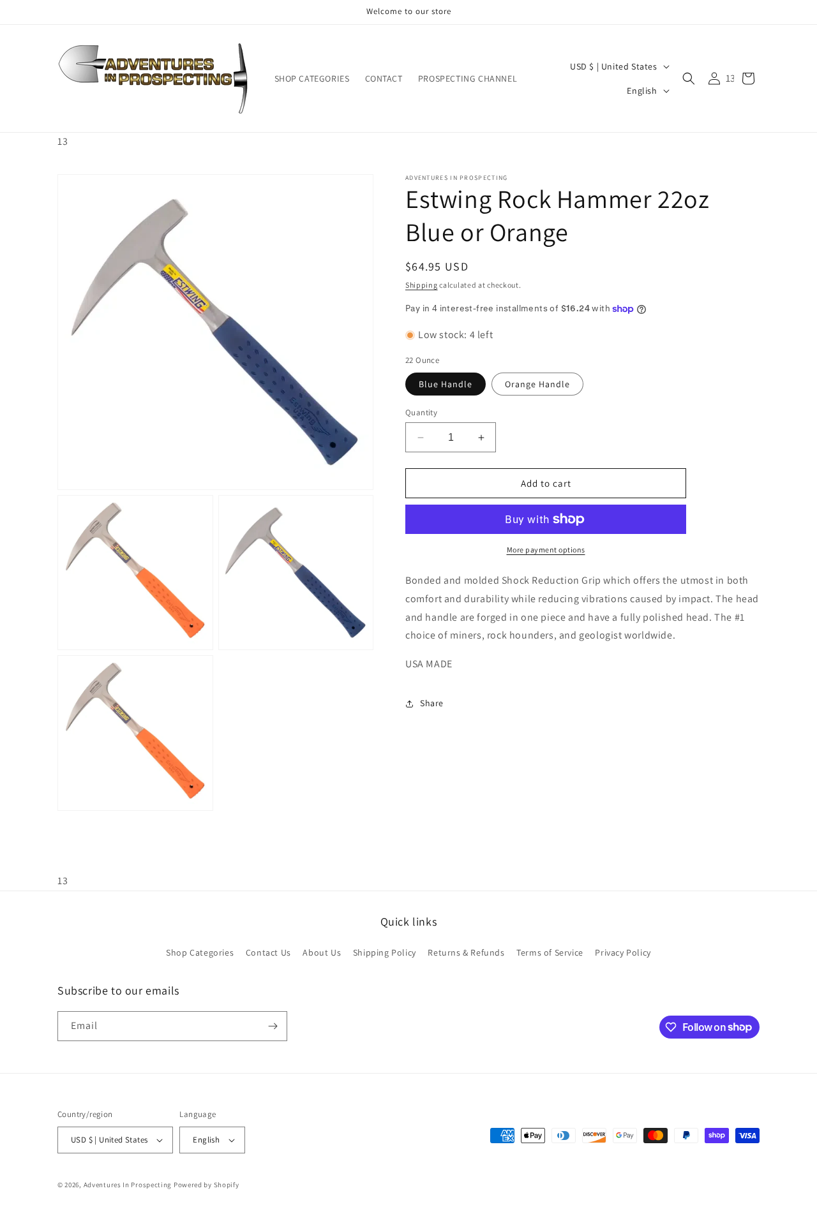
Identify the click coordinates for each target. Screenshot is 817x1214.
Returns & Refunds (466, 952)
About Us (322, 952)
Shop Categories (200, 952)
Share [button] (432, 703)
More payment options (546, 549)
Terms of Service (549, 952)
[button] (689, 78)
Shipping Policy (384, 952)
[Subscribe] (273, 1026)
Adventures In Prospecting (128, 1184)
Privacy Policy (622, 952)
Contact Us (268, 952)
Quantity (421, 412)
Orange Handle (537, 384)
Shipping (421, 285)
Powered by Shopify (206, 1184)
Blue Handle (445, 384)
